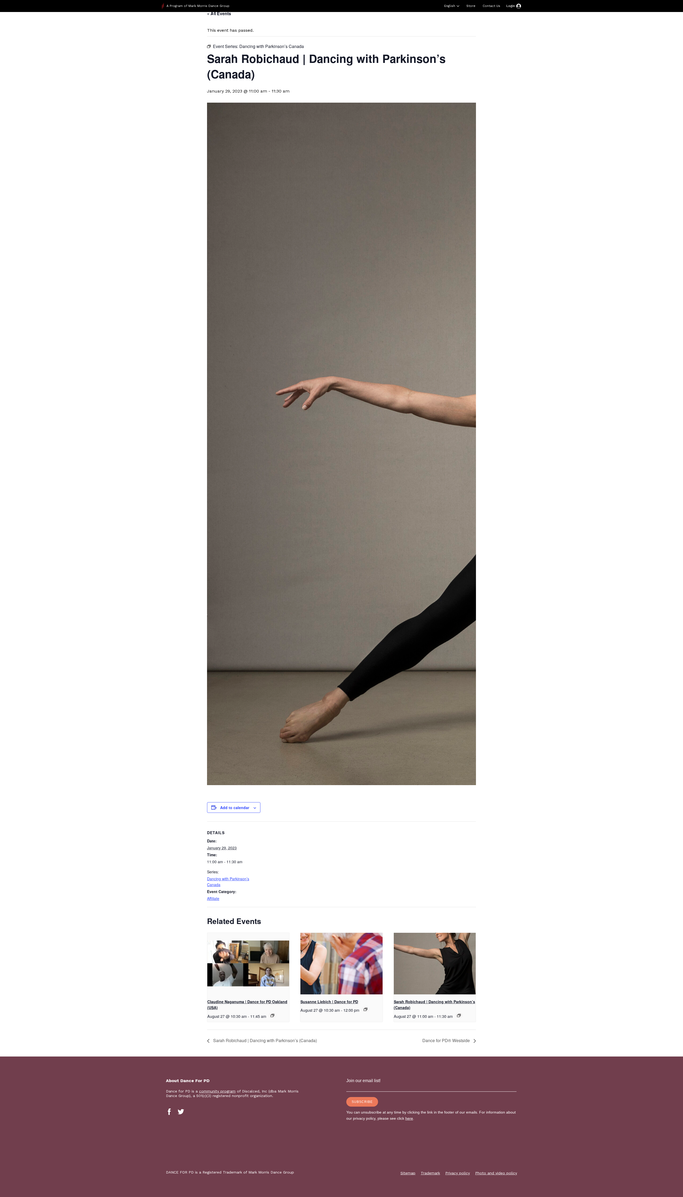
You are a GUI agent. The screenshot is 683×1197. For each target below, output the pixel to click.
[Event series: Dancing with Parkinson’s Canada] (459, 1015)
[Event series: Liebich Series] (365, 1009)
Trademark (430, 1173)
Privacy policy (457, 1173)
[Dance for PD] (196, 25)
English (449, 6)
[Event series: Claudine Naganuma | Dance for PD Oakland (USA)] (272, 1015)
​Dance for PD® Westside (446, 1040)
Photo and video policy (496, 1173)
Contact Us (491, 6)
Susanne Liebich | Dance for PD (329, 1001)
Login (510, 6)
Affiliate (213, 898)
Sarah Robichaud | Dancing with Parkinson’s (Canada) (264, 1040)
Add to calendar (234, 807)
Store (470, 6)
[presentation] (248, 963)
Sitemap (407, 1173)
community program (217, 1091)
